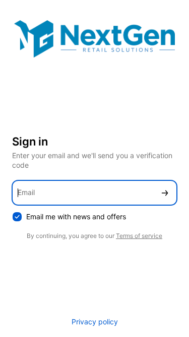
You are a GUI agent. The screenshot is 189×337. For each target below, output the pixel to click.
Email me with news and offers (76, 216)
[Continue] (164, 193)
